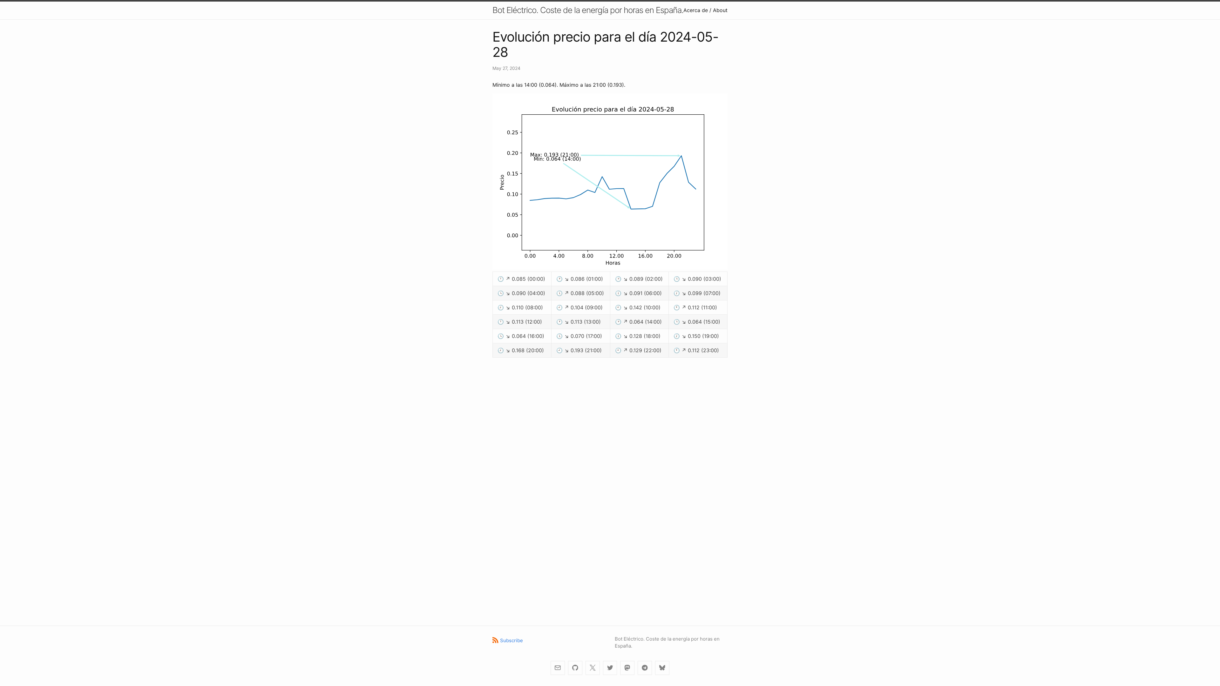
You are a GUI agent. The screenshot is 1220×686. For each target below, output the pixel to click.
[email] (558, 668)
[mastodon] (627, 668)
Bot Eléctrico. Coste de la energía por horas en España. (587, 10)
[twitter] (610, 668)
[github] (575, 668)
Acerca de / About (705, 10)
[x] (593, 668)
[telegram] (645, 668)
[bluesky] (662, 668)
